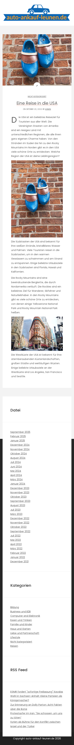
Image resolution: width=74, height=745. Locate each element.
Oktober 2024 (18, 453)
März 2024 (16, 479)
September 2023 (20, 501)
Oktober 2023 (18, 496)
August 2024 (17, 458)
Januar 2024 (17, 483)
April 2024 (16, 475)
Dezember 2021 (19, 561)
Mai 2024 (15, 471)
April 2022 (16, 544)
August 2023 (17, 505)
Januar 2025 (17, 440)
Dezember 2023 (19, 488)
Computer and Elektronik (25, 616)
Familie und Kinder (21, 624)
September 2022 (20, 531)
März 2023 (16, 514)
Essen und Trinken (21, 620)
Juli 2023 (15, 510)
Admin (48, 109)
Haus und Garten (20, 629)
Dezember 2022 (19, 518)
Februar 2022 (18, 553)
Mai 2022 (15, 540)
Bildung (14, 607)
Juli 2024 (15, 462)
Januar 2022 (17, 557)
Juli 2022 (15, 535)
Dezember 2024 (20, 445)
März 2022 (16, 548)
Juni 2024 (16, 466)
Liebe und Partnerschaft (24, 633)
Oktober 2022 (18, 527)
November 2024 (20, 449)
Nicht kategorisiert (37, 96)
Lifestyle (15, 637)
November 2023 (19, 492)
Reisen (14, 646)
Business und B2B (20, 611)
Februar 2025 (18, 436)
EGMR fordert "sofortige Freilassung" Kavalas (36, 691)
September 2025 (20, 432)
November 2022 (19, 522)
